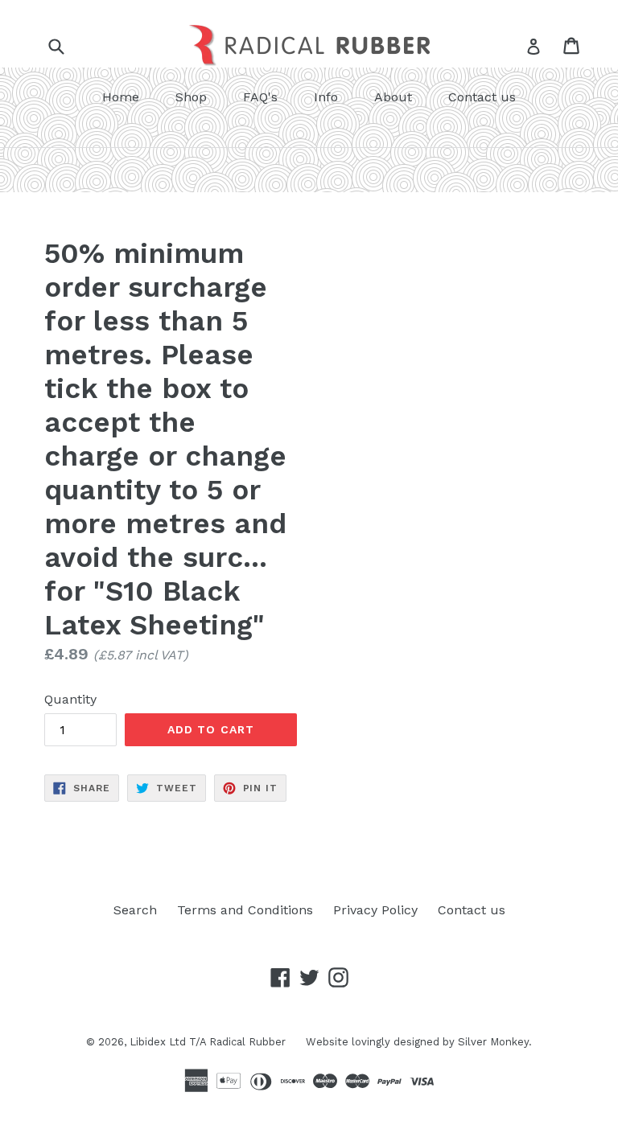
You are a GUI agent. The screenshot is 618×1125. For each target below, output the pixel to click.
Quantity (70, 699)
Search (135, 910)
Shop (191, 97)
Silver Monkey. (495, 1042)
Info (326, 97)
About (393, 97)
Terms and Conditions (245, 910)
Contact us (482, 97)
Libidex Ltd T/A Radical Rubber (208, 1042)
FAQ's (260, 97)
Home (120, 97)
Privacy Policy (375, 910)
